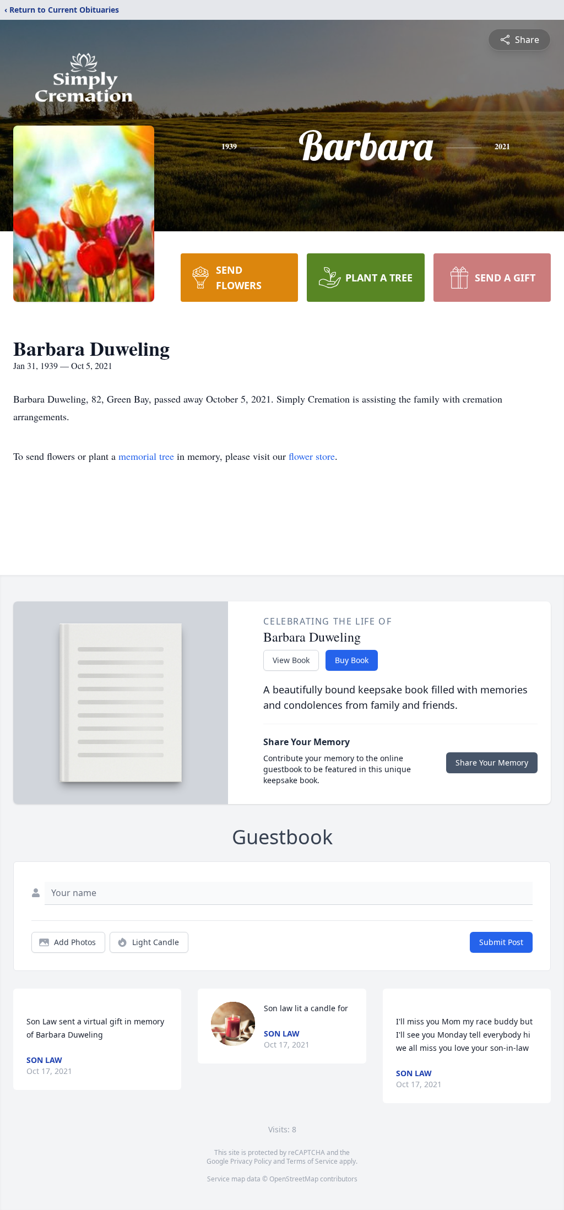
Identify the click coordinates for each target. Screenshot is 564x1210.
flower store (312, 456)
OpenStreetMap (293, 1179)
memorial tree (146, 456)
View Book (291, 660)
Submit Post (501, 942)
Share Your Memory (491, 762)
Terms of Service (312, 1161)
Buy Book (351, 660)
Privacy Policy (251, 1161)
